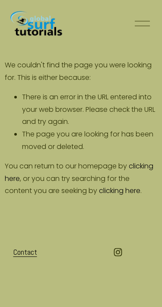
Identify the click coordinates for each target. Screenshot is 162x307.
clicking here (119, 191)
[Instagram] (118, 252)
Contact (25, 252)
